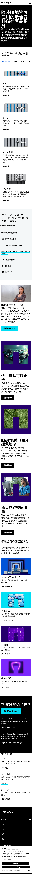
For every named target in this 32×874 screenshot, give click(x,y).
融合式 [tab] (23, 61)
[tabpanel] (16, 134)
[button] (30, 2)
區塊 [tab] (15, 61)
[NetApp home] (7, 2)
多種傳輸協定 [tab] (6, 61)
